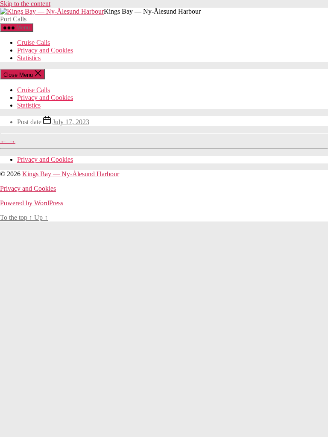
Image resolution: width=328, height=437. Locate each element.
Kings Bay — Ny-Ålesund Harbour (70, 174)
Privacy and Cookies (45, 50)
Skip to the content (25, 3)
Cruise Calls (33, 42)
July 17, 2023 (71, 121)
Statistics (29, 57)
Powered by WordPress (31, 203)
